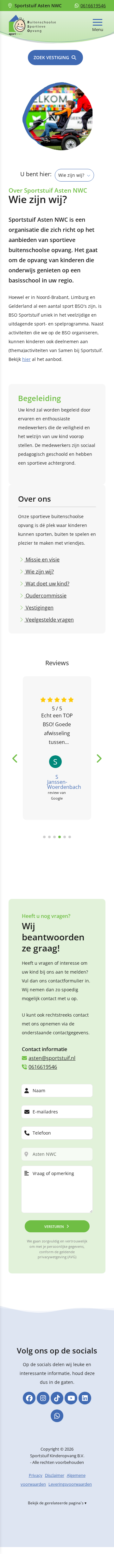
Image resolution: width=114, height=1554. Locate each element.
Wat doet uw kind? (46, 583)
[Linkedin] (85, 1398)
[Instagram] (43, 1398)
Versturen (54, 1226)
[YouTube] (71, 1398)
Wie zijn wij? (39, 571)
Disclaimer (54, 1475)
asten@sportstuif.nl (51, 1058)
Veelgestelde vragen (49, 619)
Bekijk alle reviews (28, 854)
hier (26, 359)
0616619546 (93, 6)
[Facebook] (29, 1398)
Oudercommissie (45, 595)
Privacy (35, 1475)
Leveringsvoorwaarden (70, 1484)
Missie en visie (42, 559)
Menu (97, 30)
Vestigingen (39, 607)
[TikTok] (57, 1398)
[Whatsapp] (57, 1415)
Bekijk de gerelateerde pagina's (56, 1503)
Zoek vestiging (51, 57)
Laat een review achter (81, 858)
